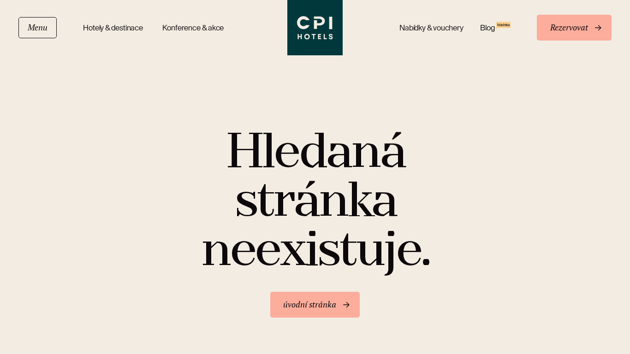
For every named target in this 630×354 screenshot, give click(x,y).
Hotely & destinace (114, 28)
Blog (495, 27)
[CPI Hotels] (315, 27)
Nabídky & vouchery (431, 28)
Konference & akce (193, 28)
